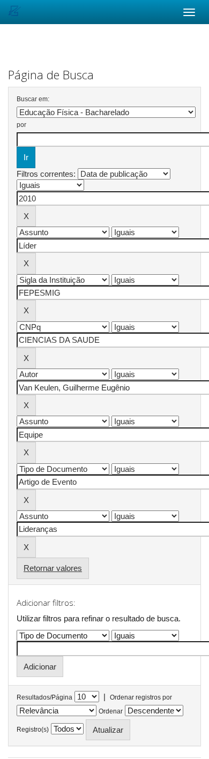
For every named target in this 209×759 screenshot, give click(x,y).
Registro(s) (33, 729)
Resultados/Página (44, 697)
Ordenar (111, 711)
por (21, 125)
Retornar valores (53, 568)
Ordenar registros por (141, 697)
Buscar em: (33, 99)
